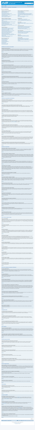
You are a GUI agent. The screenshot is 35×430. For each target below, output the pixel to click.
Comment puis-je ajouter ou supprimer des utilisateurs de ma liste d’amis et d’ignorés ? (25, 23)
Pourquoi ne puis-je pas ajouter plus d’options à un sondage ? (8, 30)
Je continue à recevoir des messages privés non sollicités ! (24, 19)
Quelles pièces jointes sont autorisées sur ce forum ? (23, 35)
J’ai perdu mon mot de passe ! (5, 15)
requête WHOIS (20, 407)
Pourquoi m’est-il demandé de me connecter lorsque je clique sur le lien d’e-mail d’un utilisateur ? (9, 25)
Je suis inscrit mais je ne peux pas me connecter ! (7, 13)
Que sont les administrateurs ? (21, 11)
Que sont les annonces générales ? (5, 41)
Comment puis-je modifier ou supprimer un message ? (7, 28)
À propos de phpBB (6, 398)
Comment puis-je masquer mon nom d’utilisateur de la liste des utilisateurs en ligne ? (9, 20)
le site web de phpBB (13, 121)
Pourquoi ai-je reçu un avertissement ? (6, 33)
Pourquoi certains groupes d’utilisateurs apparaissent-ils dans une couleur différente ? (25, 15)
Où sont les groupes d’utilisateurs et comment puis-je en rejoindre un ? (25, 13)
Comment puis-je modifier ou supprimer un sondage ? (7, 31)
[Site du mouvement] (5, 2)
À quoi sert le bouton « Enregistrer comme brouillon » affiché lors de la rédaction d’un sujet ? (9, 35)
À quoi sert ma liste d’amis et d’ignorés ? (22, 22)
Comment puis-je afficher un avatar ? (5, 23)
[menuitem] (6, 5)
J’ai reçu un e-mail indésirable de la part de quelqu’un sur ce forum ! (25, 20)
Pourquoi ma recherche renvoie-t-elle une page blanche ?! (24, 27)
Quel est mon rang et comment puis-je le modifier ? (7, 24)
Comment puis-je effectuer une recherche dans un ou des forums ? (25, 26)
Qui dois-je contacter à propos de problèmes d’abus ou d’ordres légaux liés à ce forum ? (25, 40)
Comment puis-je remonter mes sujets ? (6, 36)
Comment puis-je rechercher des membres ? (22, 28)
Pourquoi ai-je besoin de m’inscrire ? (5, 11)
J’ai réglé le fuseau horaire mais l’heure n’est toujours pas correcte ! (9, 21)
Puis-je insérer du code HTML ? (5, 39)
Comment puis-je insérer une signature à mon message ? (7, 29)
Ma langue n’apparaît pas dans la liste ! (6, 22)
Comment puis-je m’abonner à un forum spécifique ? (23, 32)
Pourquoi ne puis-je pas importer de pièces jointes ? (7, 32)
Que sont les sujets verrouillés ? (5, 43)
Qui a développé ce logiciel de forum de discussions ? (23, 38)
